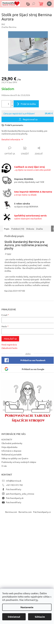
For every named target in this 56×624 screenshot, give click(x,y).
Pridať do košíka (28, 103)
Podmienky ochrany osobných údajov (18, 462)
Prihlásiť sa (10, 338)
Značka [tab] (39, 228)
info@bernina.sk (13, 480)
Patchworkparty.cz (42, 512)
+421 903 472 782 (14, 485)
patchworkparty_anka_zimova (20, 493)
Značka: (8, 27)
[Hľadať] (34, 4)
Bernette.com (25, 512)
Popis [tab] (6, 228)
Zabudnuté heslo (9, 348)
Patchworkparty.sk (14, 498)
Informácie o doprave (11, 450)
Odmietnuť (14, 616)
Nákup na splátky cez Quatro (14, 458)
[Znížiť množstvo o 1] (12, 105)
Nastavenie (26, 607)
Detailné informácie (10, 139)
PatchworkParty (13, 489)
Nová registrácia (9, 344)
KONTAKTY (6, 439)
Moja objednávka (9, 447)
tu (37, 599)
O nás (4, 465)
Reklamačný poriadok (11, 454)
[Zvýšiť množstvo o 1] (12, 102)
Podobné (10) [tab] (17, 228)
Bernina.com (11, 512)
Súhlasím (40, 616)
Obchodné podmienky (11, 443)
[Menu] (49, 4)
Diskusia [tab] (30, 228)
